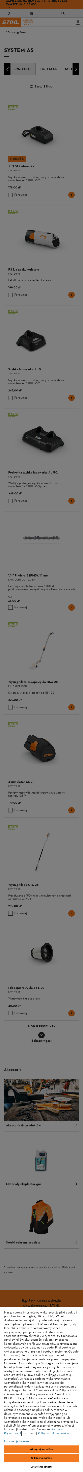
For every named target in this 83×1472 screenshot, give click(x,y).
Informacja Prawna (16, 1441)
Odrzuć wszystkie (41, 1458)
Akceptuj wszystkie (41, 1449)
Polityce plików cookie (53, 1433)
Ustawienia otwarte (41, 1467)
